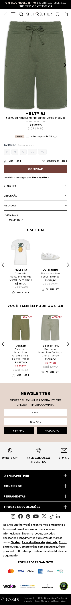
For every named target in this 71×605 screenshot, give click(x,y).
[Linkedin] (58, 516)
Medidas (10, 205)
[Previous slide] (3, 264)
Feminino (19, 430)
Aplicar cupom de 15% (41, 136)
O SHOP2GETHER (16, 475)
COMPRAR (35, 169)
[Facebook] (20, 516)
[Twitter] (44, 516)
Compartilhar (57, 161)
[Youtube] (36, 516)
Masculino (52, 430)
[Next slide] (68, 264)
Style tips (10, 185)
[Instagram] (13, 516)
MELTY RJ (35, 113)
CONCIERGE (13, 486)
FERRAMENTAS (15, 496)
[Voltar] (5, 14)
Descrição (10, 195)
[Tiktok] (52, 516)
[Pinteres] (28, 516)
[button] (64, 65)
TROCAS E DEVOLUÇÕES (22, 507)
